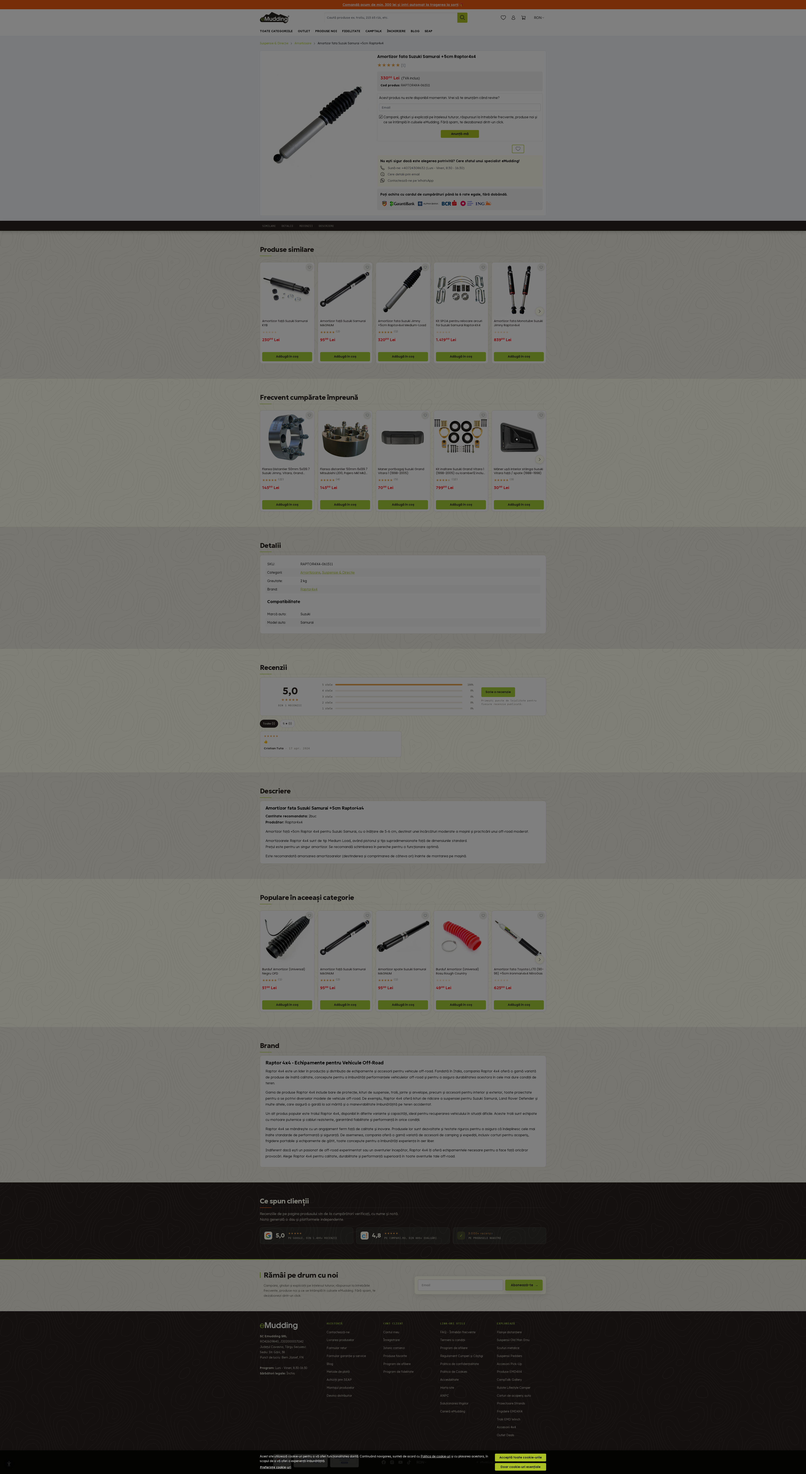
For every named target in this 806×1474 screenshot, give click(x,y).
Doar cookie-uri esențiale (520, 1467)
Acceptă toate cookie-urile (520, 1457)
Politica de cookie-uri (435, 1456)
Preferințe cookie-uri (275, 1467)
